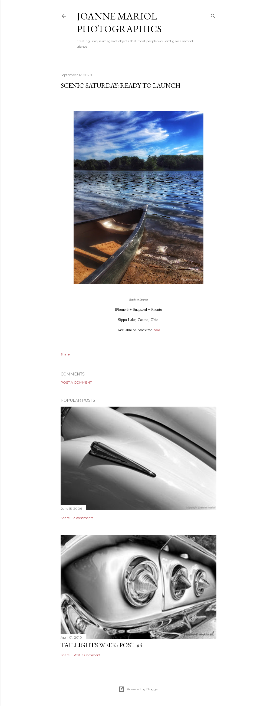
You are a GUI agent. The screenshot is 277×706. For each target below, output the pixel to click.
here (156, 330)
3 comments (83, 518)
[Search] (213, 15)
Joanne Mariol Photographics (119, 22)
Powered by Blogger (143, 689)
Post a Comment (76, 382)
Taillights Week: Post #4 (102, 645)
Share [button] (65, 354)
